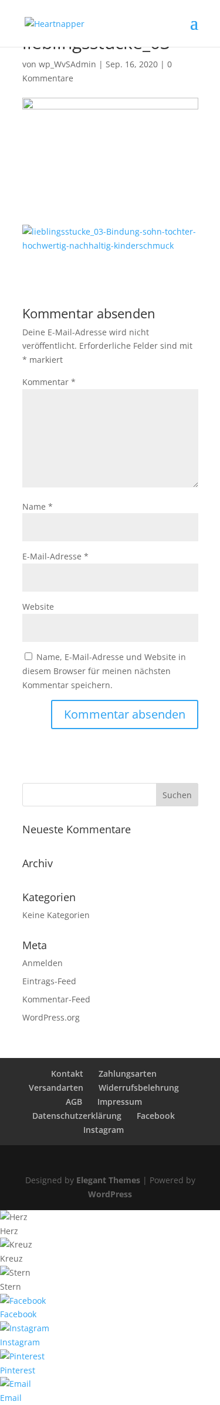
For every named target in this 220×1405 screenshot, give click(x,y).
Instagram (103, 1129)
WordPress (110, 1194)
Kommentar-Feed (56, 999)
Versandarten (56, 1087)
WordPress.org (51, 1017)
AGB (74, 1101)
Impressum (119, 1101)
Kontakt (67, 1073)
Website (38, 606)
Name (37, 506)
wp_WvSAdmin (67, 64)
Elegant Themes (108, 1180)
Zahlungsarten (128, 1073)
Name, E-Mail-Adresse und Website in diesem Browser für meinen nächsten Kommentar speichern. (104, 671)
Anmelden (42, 962)
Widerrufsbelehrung (139, 1087)
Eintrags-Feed (49, 981)
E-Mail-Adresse (55, 556)
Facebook (156, 1115)
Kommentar (49, 381)
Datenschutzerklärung (76, 1115)
